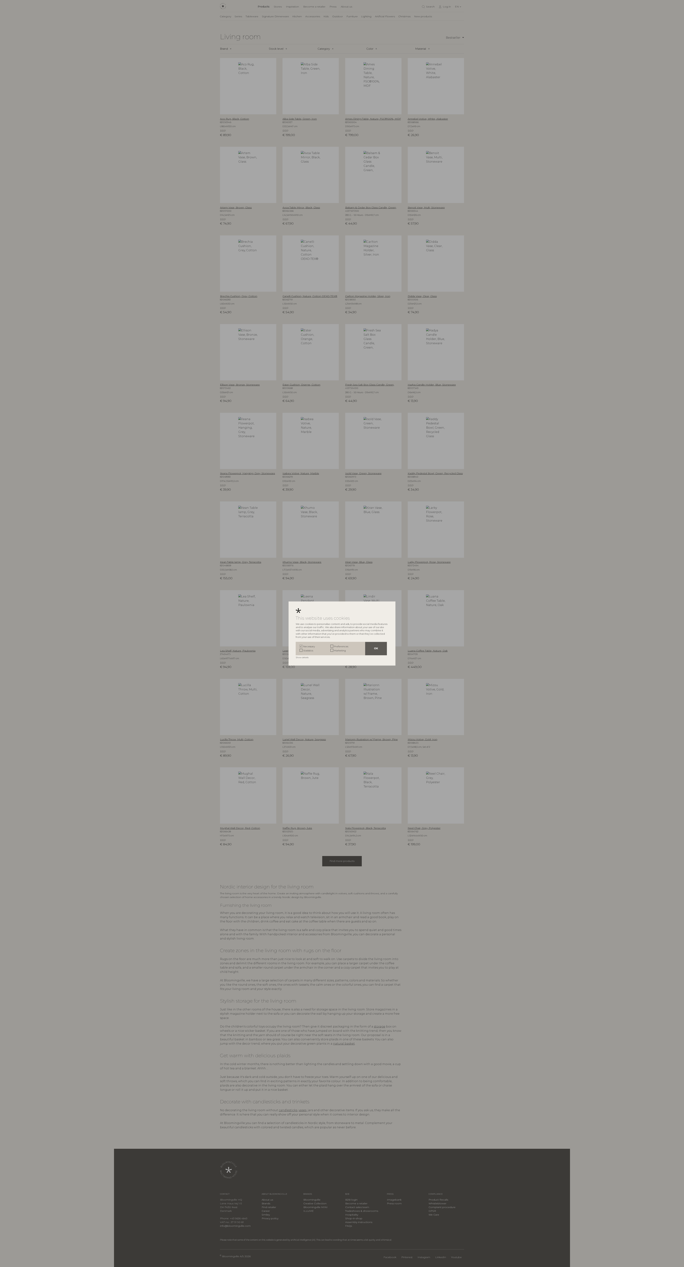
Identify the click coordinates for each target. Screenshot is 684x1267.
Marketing (340, 650)
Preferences (341, 646)
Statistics (308, 650)
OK (376, 648)
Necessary (309, 646)
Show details (302, 657)
